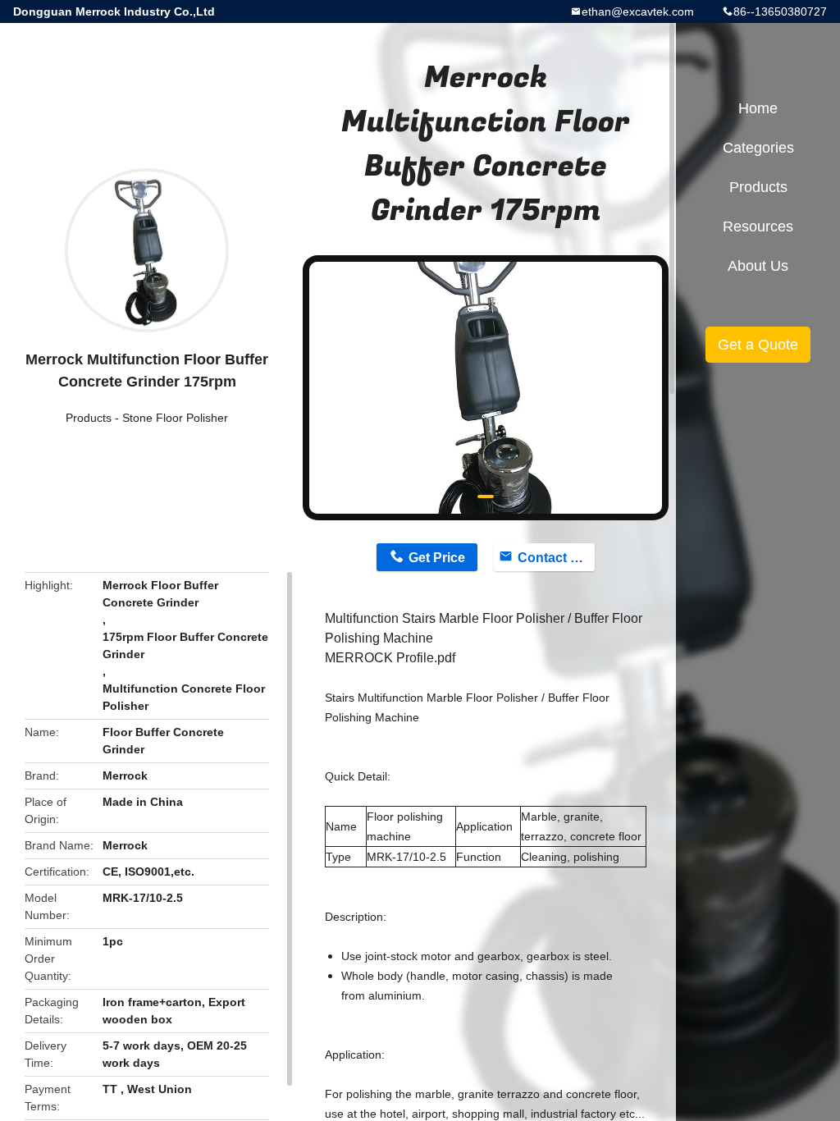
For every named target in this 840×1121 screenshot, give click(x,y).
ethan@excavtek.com (638, 11)
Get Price (437, 558)
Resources (758, 226)
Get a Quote (758, 344)
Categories (758, 148)
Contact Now (556, 558)
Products (89, 417)
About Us (758, 266)
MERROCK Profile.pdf (390, 658)
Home (758, 108)
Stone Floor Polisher (175, 417)
